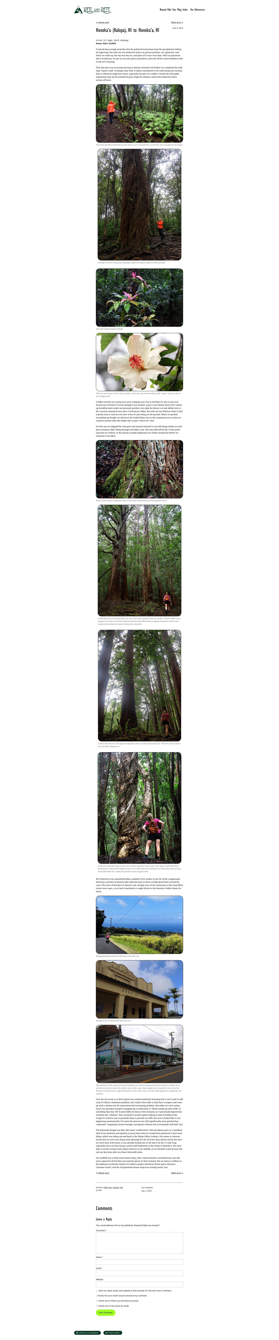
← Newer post (102, 22)
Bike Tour (108, 1187)
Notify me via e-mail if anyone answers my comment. (122, 1296)
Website (99, 1279)
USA (121, 1187)
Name (99, 1257)
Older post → (177, 22)
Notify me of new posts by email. (114, 1306)
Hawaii (115, 1187)
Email (99, 1268)
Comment (101, 1230)
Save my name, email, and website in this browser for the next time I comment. (135, 1291)
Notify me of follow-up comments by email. (119, 1301)
